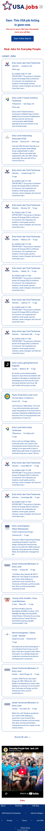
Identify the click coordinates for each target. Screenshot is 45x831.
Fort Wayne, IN (29, 433)
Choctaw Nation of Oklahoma (22, 398)
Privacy (9, 820)
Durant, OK (16, 401)
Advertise (18, 806)
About (3, 806)
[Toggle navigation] (41, 7)
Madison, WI (24, 369)
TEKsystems (16, 104)
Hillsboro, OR (25, 240)
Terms (24, 820)
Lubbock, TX (25, 303)
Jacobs (14, 369)
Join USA (40, 820)
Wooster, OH (25, 208)
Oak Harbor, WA (26, 334)
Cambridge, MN (26, 497)
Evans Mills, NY (26, 466)
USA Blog (35, 806)
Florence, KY (24, 142)
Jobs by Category (36, 813)
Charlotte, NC (17, 535)
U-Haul (14, 604)
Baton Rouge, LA (26, 674)
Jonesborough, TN (27, 173)
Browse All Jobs (21, 737)
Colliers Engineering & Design (22, 532)
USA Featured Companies (11, 813)
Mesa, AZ (22, 604)
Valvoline (15, 66)
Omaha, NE (24, 570)
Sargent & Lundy (18, 639)
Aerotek (15, 142)
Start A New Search (22, 38)
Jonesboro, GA (26, 66)
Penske (14, 570)
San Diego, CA (29, 104)
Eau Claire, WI (25, 709)
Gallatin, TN (25, 271)
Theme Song (25, 828)
